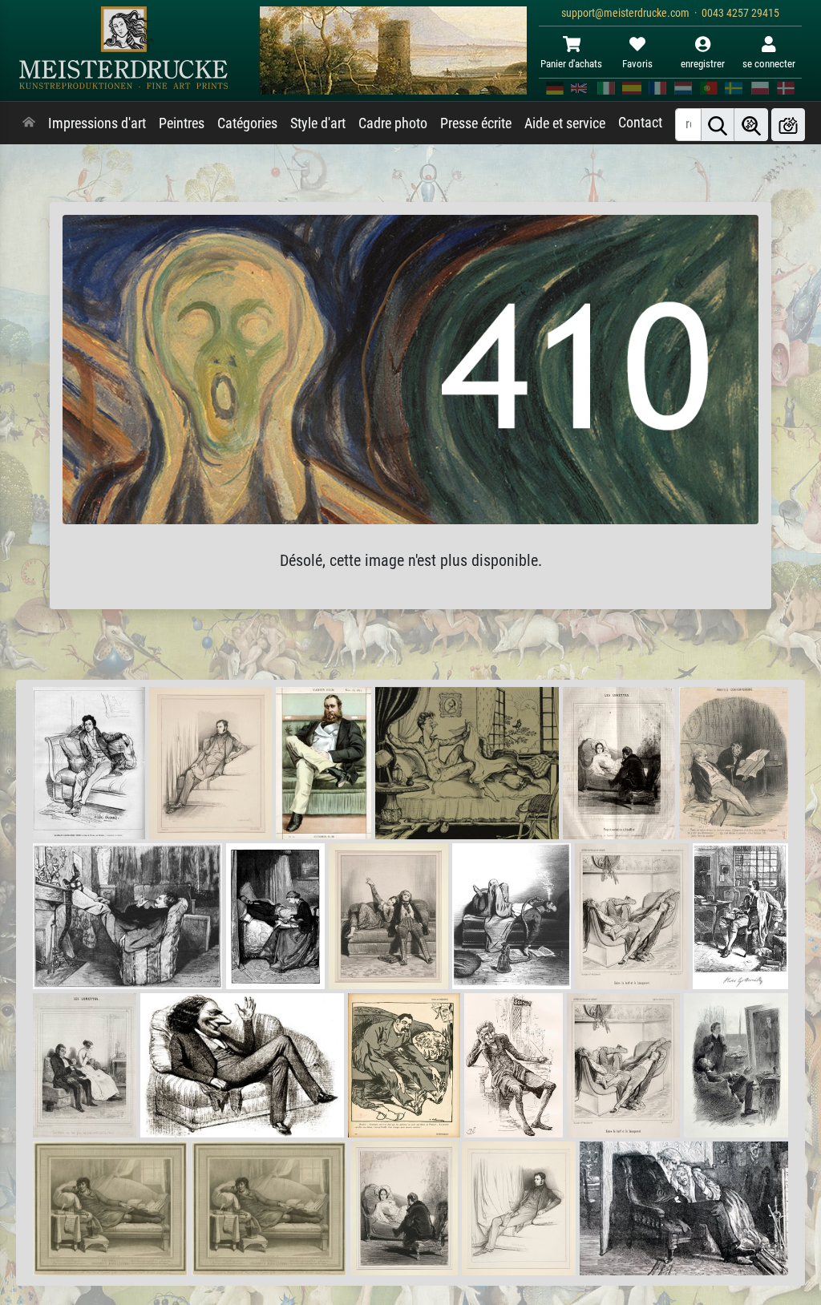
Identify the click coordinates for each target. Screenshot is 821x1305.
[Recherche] (717, 124)
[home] (29, 123)
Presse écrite (476, 123)
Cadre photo (392, 123)
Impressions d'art (97, 123)
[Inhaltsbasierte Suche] (751, 124)
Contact (640, 123)
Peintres (181, 123)
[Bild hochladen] (788, 124)
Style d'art (318, 123)
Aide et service (564, 123)
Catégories (247, 123)
